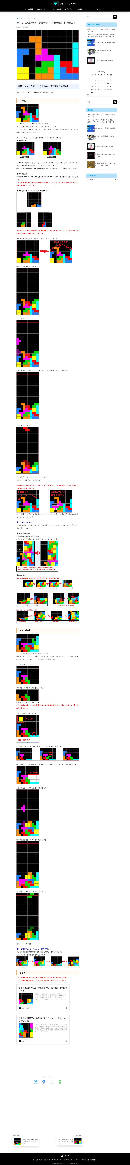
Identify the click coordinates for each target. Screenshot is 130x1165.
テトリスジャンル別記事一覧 (41, 1160)
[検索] (115, 17)
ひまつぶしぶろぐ (68, 3)
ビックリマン (89, 9)
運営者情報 (93, 1160)
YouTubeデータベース (42, 9)
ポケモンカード (100, 9)
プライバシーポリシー (73, 1160)
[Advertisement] (47, 1060)
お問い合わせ (85, 1160)
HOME (66, 1156)
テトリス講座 (29, 9)
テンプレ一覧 (68, 9)
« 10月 (88, 95)
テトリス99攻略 (56, 9)
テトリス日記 (78, 9)
